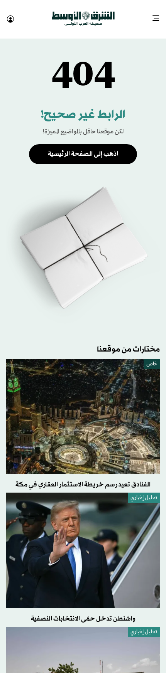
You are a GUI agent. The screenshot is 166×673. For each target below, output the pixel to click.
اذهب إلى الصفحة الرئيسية (83, 147)
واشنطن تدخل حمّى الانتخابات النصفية (83, 611)
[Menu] (159, 15)
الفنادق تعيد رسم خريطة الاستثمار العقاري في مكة (83, 477)
